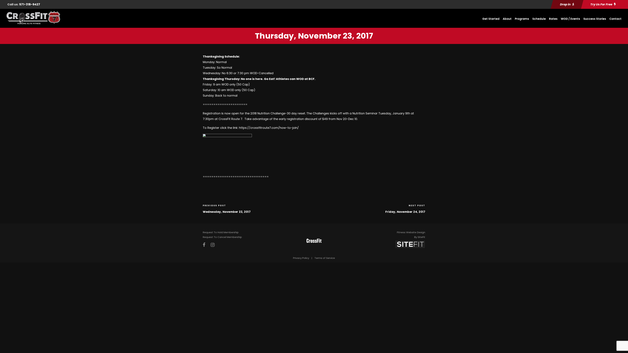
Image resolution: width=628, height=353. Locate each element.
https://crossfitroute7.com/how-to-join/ (268, 128)
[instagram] (213, 245)
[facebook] (204, 245)
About (507, 19)
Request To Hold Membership (221, 232)
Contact (615, 19)
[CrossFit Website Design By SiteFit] (410, 244)
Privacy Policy (301, 258)
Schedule (539, 19)
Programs (522, 19)
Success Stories (594, 19)
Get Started (490, 19)
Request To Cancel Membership (222, 237)
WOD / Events (570, 19)
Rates (553, 19)
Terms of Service (324, 258)
